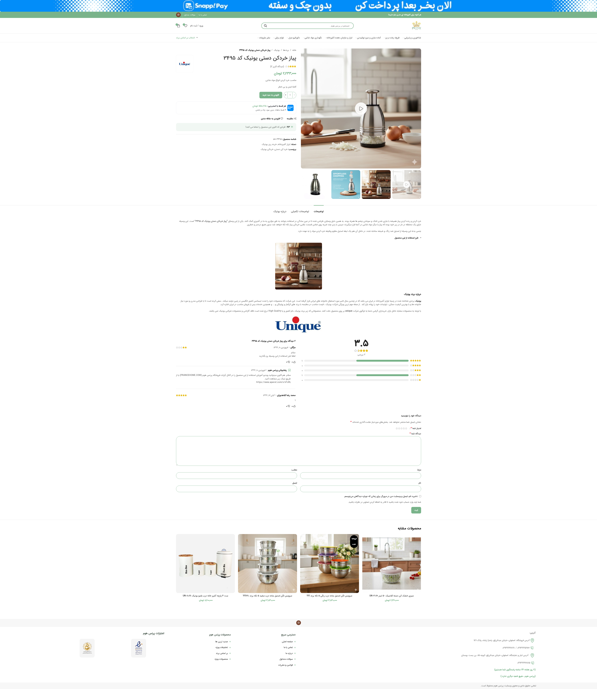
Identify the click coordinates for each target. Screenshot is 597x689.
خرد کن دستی (281, 149)
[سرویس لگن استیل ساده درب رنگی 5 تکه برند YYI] (329, 563)
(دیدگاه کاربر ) (277, 66)
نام (420, 483)
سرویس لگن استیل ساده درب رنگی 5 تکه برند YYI (329, 595)
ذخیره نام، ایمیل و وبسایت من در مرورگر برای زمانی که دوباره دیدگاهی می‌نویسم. (381, 496)
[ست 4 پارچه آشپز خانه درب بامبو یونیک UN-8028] (205, 563)
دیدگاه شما (415, 433)
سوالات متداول (286, 659)
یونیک (277, 50)
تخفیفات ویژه (222, 647)
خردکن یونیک (267, 149)
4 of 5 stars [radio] (399, 428)
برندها (286, 50)
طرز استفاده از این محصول (406, 238)
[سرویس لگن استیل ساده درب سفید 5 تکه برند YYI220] (267, 563)
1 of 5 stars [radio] (406, 428)
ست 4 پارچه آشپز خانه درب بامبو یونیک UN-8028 (205, 595)
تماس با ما (288, 647)
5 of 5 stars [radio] (397, 428)
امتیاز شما (416, 428)
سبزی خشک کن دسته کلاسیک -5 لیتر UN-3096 (391, 595)
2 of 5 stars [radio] (404, 428)
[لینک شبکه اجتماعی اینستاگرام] (178, 14)
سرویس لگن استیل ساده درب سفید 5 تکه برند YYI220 (267, 595)
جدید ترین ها (221, 641)
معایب (294, 470)
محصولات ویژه (221, 659)
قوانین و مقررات (285, 665)
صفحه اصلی (287, 641)
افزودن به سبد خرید (271, 95)
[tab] (319, 210)
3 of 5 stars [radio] (401, 428)
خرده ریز (273, 144)
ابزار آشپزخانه (284, 144)
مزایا (419, 470)
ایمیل (294, 483)
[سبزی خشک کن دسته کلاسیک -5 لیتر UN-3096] (391, 563)
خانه (294, 50)
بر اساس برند (222, 653)
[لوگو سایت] (416, 25)
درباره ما (289, 653)
